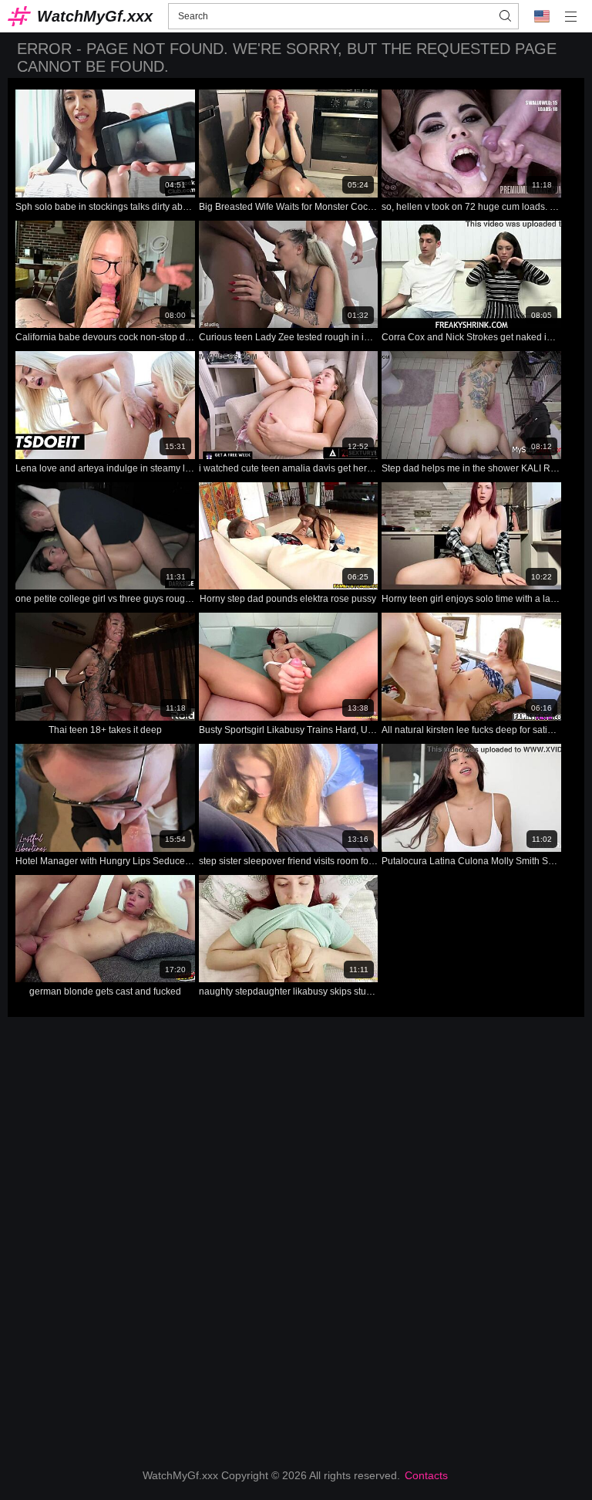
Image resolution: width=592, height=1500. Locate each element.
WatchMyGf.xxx (95, 16)
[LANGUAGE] (542, 16)
